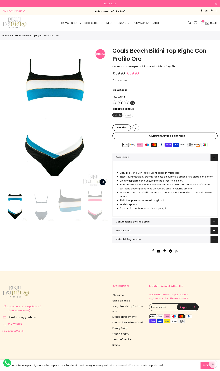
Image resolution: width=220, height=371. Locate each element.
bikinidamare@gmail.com (22, 317)
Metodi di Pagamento (124, 316)
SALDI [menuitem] (155, 23)
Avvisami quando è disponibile (167, 135)
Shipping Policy (120, 333)
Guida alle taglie (121, 300)
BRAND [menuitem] (122, 23)
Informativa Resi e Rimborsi (127, 322)
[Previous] (8, 117)
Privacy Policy (120, 328)
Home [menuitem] (65, 23)
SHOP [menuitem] (74, 23)
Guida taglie (119, 90)
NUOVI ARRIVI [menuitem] (141, 23)
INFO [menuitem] (109, 23)
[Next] (102, 117)
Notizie (116, 345)
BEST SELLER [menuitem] (91, 23)
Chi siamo (118, 295)
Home (5, 35)
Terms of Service (122, 339)
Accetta (207, 365)
